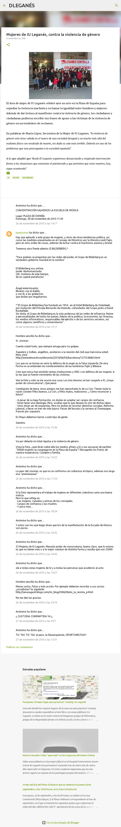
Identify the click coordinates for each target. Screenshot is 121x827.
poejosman (22, 232)
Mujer (16, 178)
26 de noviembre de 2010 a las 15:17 (36, 326)
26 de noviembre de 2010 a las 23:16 (36, 602)
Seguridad (28, 178)
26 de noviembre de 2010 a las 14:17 (36, 223)
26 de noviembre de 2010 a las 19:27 (36, 572)
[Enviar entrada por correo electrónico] (8, 174)
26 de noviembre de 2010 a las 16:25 (36, 457)
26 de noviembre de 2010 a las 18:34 (36, 511)
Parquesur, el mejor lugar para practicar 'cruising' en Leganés (54, 702)
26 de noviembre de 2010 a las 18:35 (36, 532)
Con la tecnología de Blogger (62, 822)
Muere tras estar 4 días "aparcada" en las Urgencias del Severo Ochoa (59, 755)
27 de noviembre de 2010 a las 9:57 (36, 621)
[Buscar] (39, 5)
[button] (8, 45)
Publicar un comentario (19, 647)
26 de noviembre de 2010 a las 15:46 (36, 427)
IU (8, 178)
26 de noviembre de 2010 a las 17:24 (36, 478)
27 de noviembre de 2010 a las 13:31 (36, 639)
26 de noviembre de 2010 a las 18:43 (36, 554)
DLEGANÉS (22, 5)
